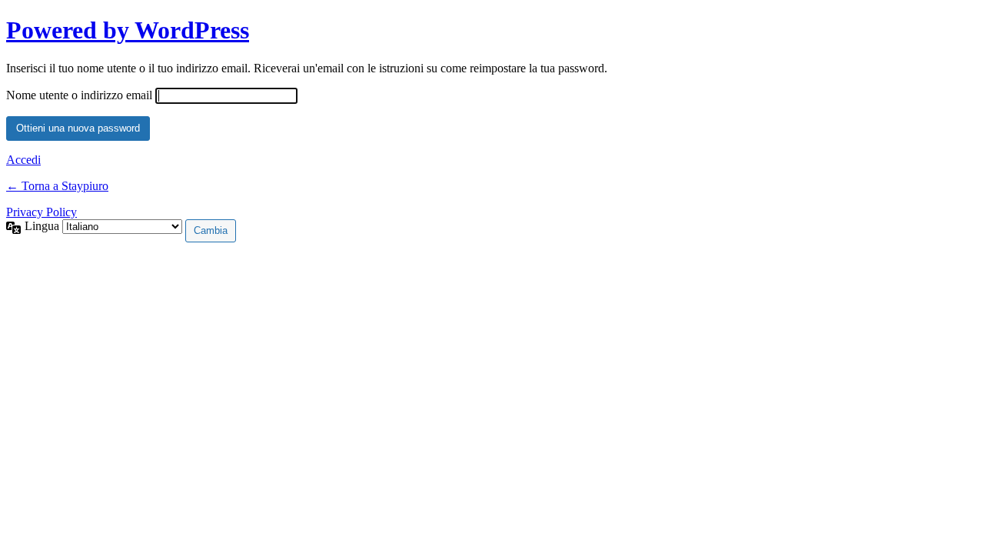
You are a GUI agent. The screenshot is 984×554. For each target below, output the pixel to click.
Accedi (23, 159)
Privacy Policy (41, 212)
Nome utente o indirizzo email (79, 95)
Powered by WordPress (127, 30)
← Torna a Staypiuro (57, 185)
